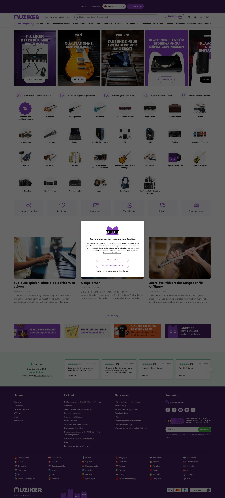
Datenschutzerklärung (112, 253)
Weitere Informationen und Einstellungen (112, 271)
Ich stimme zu (112, 259)
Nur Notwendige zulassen (112, 265)
